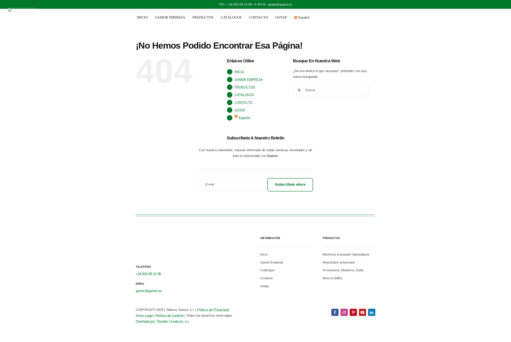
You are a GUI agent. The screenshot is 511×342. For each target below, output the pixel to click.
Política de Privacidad (213, 310)
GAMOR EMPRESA (249, 79)
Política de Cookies (169, 316)
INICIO (239, 71)
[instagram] (344, 312)
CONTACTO (243, 102)
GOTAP (240, 110)
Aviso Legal (144, 316)
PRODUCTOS (245, 87)
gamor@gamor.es (280, 4)
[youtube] (362, 312)
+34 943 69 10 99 (239, 4)
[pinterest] (353, 312)
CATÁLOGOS (244, 94)
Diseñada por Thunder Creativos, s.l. (162, 321)
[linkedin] (371, 312)
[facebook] (335, 312)
